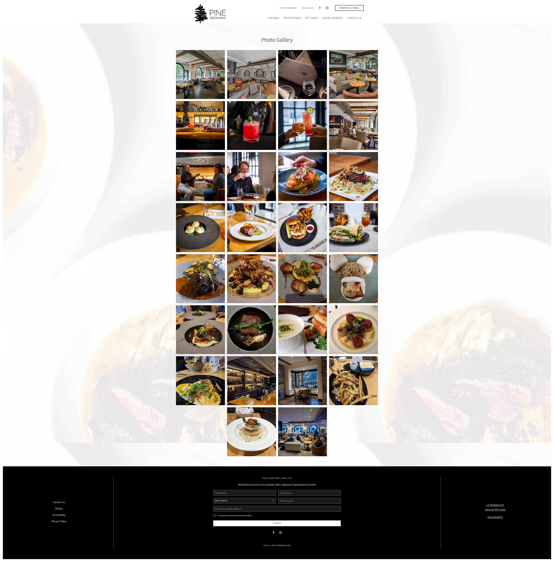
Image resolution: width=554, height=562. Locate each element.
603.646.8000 (307, 8)
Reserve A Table (349, 8)
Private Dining (292, 18)
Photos (59, 508)
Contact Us (354, 18)
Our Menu (273, 18)
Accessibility (58, 515)
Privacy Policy (59, 521)
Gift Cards (311, 18)
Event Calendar (288, 8)
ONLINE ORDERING (333, 18)
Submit (277, 523)
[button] (200, 74)
